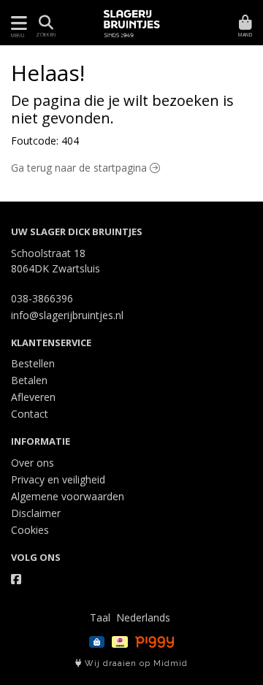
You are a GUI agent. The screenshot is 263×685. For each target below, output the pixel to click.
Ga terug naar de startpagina (80, 168)
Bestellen (33, 363)
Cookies (30, 530)
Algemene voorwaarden (67, 496)
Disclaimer (36, 513)
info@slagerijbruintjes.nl (67, 315)
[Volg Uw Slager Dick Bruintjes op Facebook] (16, 579)
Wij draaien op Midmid (135, 663)
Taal (100, 617)
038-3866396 (42, 298)
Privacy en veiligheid (58, 479)
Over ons (32, 463)
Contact (29, 414)
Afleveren (33, 397)
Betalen (29, 380)
